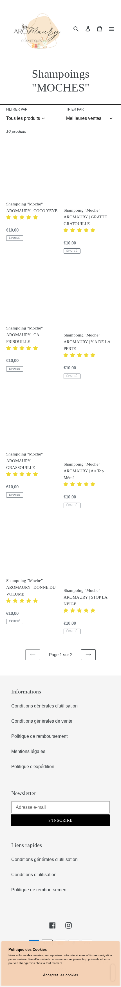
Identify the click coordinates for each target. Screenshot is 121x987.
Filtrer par (17, 109)
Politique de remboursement (39, 736)
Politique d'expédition (32, 766)
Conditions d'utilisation (34, 874)
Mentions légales (28, 751)
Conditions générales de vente (41, 721)
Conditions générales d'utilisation (44, 706)
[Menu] (111, 28)
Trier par (75, 109)
